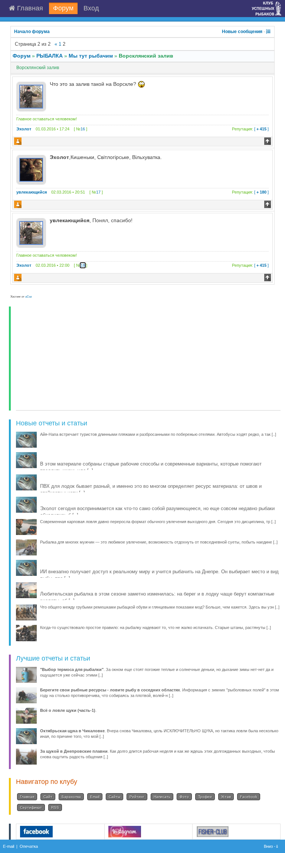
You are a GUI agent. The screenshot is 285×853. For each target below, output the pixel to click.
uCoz (28, 296)
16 (83, 129)
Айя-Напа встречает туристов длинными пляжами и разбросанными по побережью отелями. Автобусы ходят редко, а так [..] (158, 434)
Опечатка (29, 846)
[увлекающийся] (31, 169)
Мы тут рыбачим (91, 56)
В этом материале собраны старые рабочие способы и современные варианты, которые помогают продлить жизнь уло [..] (151, 467)
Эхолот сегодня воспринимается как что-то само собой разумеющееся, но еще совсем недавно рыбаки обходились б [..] (157, 512)
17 (98, 192)
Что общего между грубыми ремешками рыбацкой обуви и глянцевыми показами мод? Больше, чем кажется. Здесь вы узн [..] (159, 607)
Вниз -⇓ (272, 846)
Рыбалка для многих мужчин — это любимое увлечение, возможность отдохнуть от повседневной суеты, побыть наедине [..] (159, 542)
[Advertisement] (148, 359)
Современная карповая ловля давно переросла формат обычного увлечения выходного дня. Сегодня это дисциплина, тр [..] (158, 521)
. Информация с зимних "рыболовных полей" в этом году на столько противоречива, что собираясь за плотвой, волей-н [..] (159, 693)
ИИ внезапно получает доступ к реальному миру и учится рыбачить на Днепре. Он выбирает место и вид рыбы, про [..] (159, 575)
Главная (29, 8)
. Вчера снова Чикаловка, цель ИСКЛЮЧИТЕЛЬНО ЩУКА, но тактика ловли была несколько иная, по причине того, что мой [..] (159, 734)
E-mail (8, 846)
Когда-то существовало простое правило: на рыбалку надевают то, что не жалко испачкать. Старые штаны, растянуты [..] (155, 627)
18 (83, 265)
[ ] (250, 129)
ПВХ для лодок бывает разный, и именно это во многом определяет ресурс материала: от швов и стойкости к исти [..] (151, 489)
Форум (63, 8)
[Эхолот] (31, 96)
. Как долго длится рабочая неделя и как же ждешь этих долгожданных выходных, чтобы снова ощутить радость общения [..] (157, 754)
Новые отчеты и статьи (51, 423)
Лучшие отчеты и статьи (53, 658)
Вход (91, 8)
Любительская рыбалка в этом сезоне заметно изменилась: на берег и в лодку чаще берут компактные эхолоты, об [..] (157, 597)
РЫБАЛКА (49, 56)
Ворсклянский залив (146, 56)
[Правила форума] (268, 31)
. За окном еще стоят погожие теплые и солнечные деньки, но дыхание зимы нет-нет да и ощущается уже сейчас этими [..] (156, 672)
